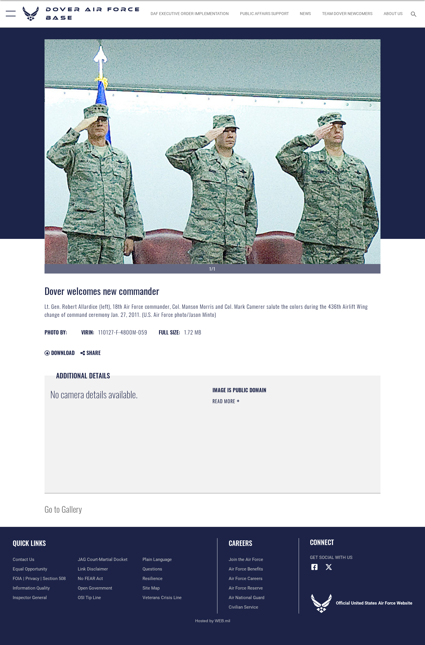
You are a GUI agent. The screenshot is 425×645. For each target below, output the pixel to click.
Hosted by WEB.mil (212, 620)
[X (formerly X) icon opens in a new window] (328, 567)
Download (62, 352)
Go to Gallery (63, 509)
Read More (224, 401)
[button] (9, 13)
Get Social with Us (331, 557)
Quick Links (29, 543)
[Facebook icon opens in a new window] (314, 567)
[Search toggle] (414, 13)
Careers (240, 543)
